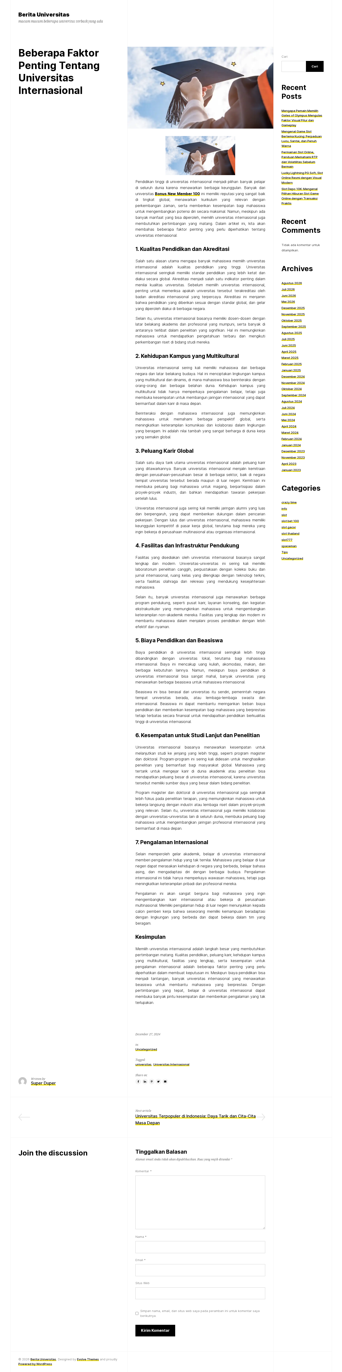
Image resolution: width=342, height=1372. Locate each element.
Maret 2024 (290, 432)
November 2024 (293, 382)
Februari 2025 (292, 364)
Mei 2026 (288, 301)
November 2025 (293, 314)
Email (140, 1260)
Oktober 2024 (292, 389)
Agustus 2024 (292, 401)
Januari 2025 (291, 370)
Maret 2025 (290, 358)
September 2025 (294, 326)
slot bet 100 (290, 521)
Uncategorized (146, 1049)
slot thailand (290, 533)
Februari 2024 (292, 438)
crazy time (289, 502)
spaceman (289, 546)
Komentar (143, 1171)
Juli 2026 (288, 289)
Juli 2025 (288, 339)
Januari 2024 (291, 445)
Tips (285, 552)
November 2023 (293, 457)
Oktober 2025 (292, 320)
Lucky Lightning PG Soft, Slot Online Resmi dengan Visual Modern (302, 177)
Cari (285, 56)
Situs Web (142, 1283)
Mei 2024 (288, 420)
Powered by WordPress (35, 1364)
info (284, 508)
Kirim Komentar (155, 1330)
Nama (141, 1237)
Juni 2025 (289, 345)
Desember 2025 (293, 308)
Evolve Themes (88, 1359)
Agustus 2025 (292, 333)
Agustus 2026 (292, 283)
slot (284, 514)
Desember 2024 (293, 376)
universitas (143, 1064)
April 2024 (289, 426)
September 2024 (294, 395)
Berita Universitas (43, 1359)
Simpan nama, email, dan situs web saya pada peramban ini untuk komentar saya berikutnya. (200, 1313)
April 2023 (289, 463)
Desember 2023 (293, 451)
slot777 (287, 539)
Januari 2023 (291, 470)
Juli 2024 (288, 407)
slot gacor (289, 527)
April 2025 (289, 351)
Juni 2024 (289, 414)
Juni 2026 (289, 295)
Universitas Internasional (171, 1064)
